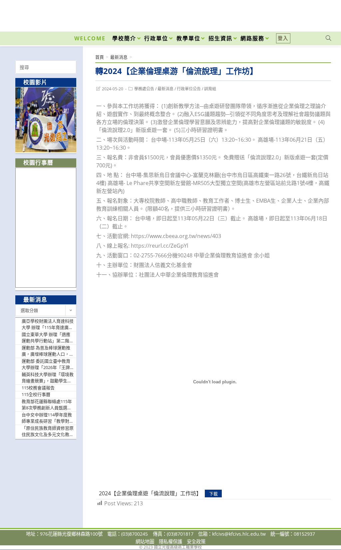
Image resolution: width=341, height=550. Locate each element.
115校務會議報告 (38, 388)
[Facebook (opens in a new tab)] (290, 14)
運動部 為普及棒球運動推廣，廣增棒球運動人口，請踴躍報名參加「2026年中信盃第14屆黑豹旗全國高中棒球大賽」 (48, 351)
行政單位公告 (189, 89)
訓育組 (210, 89)
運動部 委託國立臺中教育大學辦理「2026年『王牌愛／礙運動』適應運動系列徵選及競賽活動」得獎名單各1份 (48, 364)
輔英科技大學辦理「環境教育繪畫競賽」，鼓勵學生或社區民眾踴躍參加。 (48, 377)
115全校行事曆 (36, 394)
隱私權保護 (170, 541)
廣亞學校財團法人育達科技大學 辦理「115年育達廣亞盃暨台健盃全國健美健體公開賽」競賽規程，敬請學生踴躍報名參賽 (48, 324)
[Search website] (328, 38)
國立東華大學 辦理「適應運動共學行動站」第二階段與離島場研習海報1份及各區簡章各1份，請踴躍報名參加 (48, 337)
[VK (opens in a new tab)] (319, 14)
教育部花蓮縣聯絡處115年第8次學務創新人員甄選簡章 (47, 404)
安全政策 (196, 541)
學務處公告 (144, 89)
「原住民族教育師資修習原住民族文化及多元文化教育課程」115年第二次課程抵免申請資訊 (48, 431)
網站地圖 (145, 541)
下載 (213, 494)
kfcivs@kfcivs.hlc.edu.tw (239, 534)
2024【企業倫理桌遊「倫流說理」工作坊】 (150, 493)
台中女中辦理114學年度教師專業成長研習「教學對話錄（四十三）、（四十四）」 (48, 418)
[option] (46, 119)
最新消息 (165, 89)
